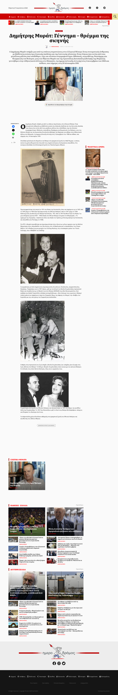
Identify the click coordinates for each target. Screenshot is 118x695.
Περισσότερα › (106, 25)
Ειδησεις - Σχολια (18, 505)
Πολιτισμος (59, 31)
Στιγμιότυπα (93, 17)
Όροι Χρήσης (45, 683)
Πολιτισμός (72, 17)
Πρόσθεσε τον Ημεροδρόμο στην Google (60, 104)
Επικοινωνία (72, 683)
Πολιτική (32, 17)
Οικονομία (42, 17)
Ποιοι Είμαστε (33, 683)
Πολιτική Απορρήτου (59, 683)
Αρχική (13, 17)
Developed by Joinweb (104, 691)
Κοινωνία (61, 17)
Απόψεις (22, 17)
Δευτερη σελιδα (18, 569)
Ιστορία (82, 17)
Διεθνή (52, 17)
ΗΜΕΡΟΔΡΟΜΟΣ (55, 46)
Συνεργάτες (105, 17)
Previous (9, 23)
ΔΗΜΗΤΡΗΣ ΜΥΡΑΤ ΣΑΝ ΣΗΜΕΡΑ (46, 425)
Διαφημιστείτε (84, 683)
